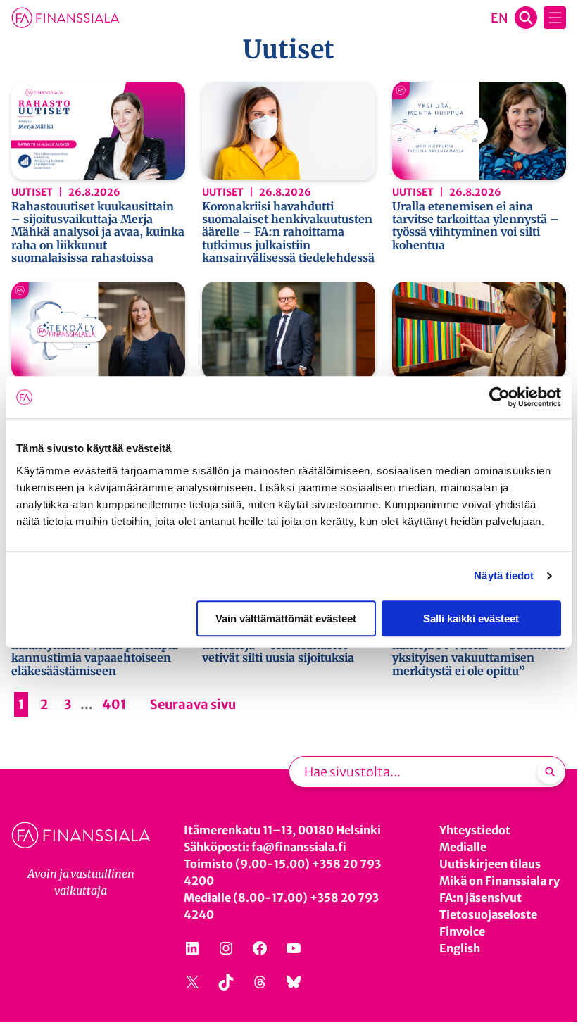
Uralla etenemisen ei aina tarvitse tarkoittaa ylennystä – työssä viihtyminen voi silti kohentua (475, 226)
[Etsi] (550, 771)
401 (114, 704)
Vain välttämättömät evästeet (285, 618)
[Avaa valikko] (555, 17)
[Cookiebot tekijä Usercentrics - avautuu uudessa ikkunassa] (499, 397)
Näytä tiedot (504, 575)
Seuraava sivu (193, 704)
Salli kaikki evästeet (471, 618)
